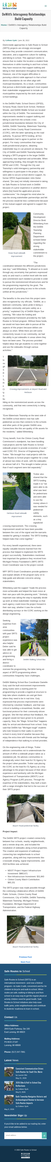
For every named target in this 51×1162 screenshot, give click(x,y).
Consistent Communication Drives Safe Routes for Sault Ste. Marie (29, 1070)
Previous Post (25, 957)
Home (4, 25)
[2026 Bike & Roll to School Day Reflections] (9, 1085)
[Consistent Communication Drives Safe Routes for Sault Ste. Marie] (9, 1071)
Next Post (25, 962)
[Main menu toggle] (46, 6)
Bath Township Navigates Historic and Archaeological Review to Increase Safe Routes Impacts (31, 1100)
